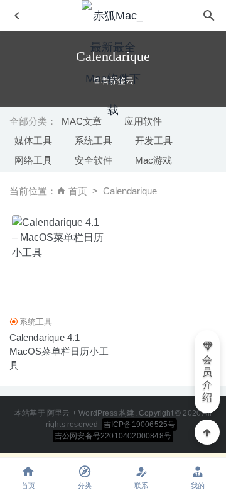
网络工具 (33, 160)
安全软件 (93, 160)
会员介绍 (207, 378)
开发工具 (154, 140)
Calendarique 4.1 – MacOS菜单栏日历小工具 (59, 351)
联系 (141, 485)
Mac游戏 (153, 160)
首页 (77, 191)
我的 (198, 485)
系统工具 (93, 140)
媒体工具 (33, 140)
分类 (85, 485)
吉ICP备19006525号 (140, 424)
